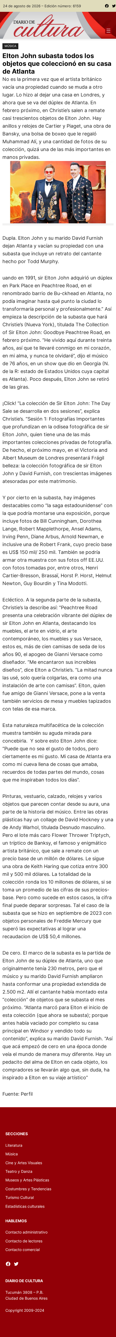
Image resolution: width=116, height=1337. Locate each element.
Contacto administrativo (26, 1232)
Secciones (16, 1133)
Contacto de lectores (23, 1241)
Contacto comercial (22, 1249)
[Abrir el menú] (108, 30)
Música (10, 46)
